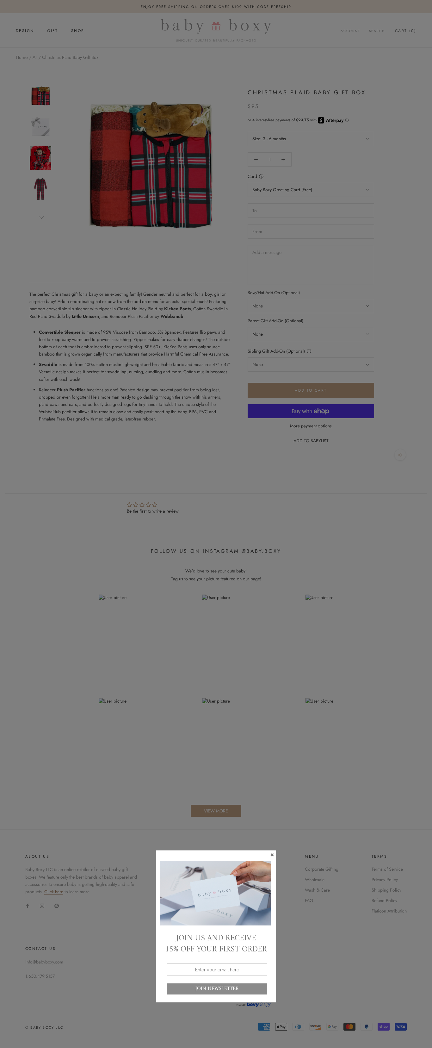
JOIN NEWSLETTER (217, 988)
